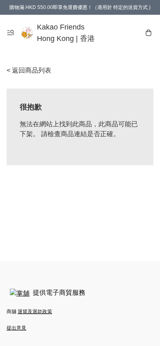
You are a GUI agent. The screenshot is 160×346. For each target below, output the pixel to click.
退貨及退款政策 (35, 311)
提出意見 (16, 328)
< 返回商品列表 (29, 70)
